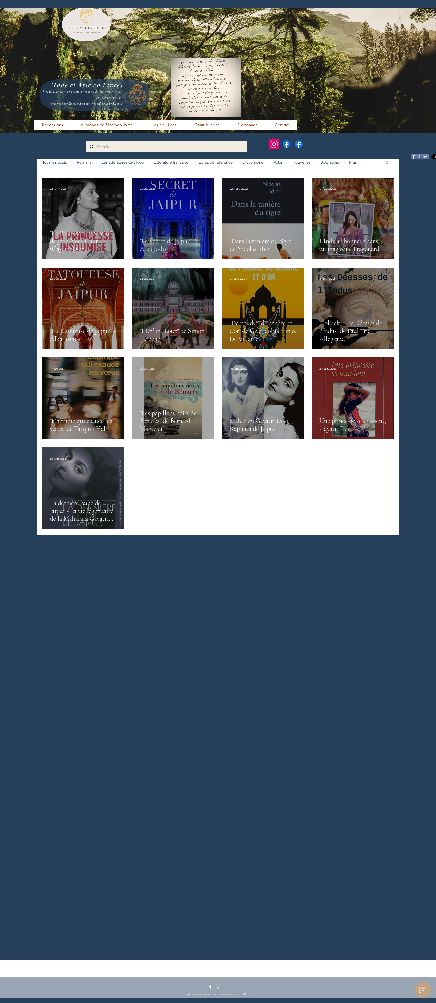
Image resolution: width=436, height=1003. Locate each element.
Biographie (329, 162)
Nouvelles (301, 162)
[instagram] (218, 986)
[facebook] (210, 986)
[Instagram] (274, 144)
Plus (353, 162)
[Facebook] (286, 144)
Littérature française (171, 162)
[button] (387, 163)
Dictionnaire (253, 162)
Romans (84, 162)
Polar (278, 162)
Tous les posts (54, 162)
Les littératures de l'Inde (122, 162)
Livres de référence (216, 162)
